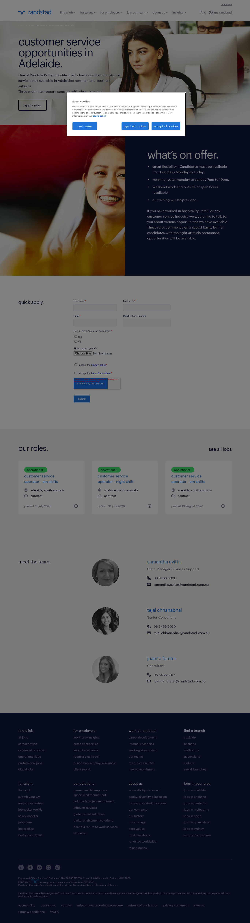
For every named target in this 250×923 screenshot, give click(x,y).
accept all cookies (166, 126)
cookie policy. (99, 116)
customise (84, 126)
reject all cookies (135, 126)
